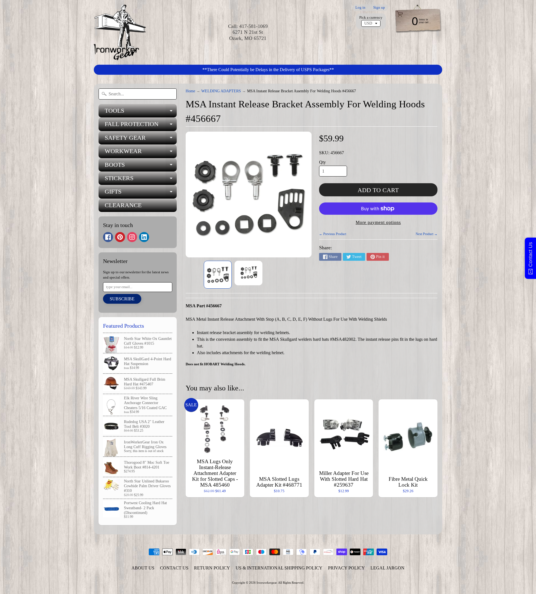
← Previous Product (332, 234)
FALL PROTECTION (141, 125)
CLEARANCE (123, 205)
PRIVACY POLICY (346, 568)
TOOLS (141, 112)
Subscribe (122, 298)
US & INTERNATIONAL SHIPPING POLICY (279, 568)
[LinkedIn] (144, 237)
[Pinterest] (120, 237)
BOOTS (141, 166)
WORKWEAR (141, 153)
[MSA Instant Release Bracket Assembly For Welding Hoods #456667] (218, 275)
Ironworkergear (267, 582)
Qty (322, 162)
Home (190, 91)
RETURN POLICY (212, 568)
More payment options (378, 222)
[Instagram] (132, 237)
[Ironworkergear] (120, 32)
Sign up (379, 7)
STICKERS (141, 180)
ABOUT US (142, 568)
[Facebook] (108, 237)
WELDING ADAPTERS (221, 91)
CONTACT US (174, 568)
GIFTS (141, 193)
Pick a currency (370, 18)
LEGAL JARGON (387, 568)
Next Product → (426, 234)
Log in (360, 7)
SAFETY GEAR (141, 139)
